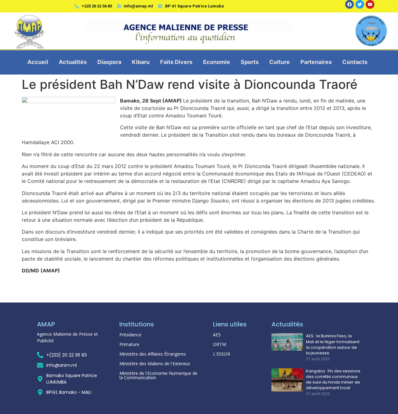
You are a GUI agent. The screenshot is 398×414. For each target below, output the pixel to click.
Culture (279, 62)
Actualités (73, 62)
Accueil (37, 62)
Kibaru (141, 62)
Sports (250, 62)
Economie (216, 62)
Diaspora (109, 62)
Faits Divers (176, 62)
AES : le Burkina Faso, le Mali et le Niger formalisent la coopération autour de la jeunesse (332, 344)
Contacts (355, 62)
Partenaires (316, 62)
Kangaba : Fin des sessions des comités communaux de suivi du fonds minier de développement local (333, 379)
